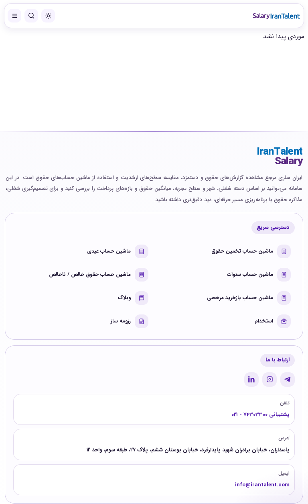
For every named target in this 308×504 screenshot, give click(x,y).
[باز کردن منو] (14, 15)
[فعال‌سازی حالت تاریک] (48, 15)
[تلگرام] (287, 379)
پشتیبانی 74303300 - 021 (260, 414)
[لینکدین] (251, 379)
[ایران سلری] (276, 16)
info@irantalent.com (262, 485)
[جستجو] (31, 15)
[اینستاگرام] (269, 379)
